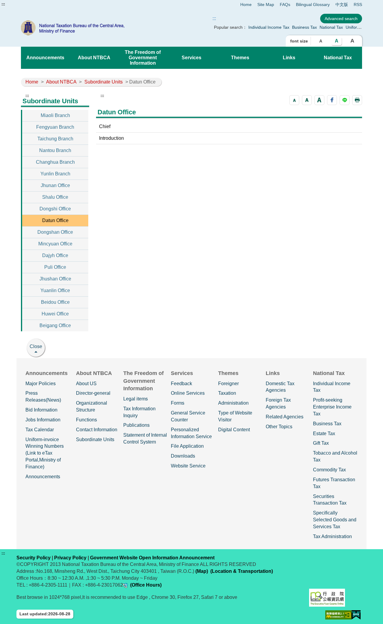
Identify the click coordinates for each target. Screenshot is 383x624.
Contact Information (96, 429)
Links (289, 57)
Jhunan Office (55, 185)
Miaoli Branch (55, 115)
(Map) (201, 571)
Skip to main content (22, 4)
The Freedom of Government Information (143, 58)
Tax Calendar (39, 429)
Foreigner (228, 383)
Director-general (93, 393)
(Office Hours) (146, 584)
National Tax (331, 27)
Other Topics (279, 426)
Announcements (45, 57)
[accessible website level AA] (338, 615)
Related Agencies (284, 416)
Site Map (265, 4)
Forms (177, 403)
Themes (240, 57)
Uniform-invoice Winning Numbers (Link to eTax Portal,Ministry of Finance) (44, 453)
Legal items (135, 398)
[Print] (357, 100)
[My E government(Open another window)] (356, 615)
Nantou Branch (55, 150)
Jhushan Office (55, 278)
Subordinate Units (103, 81)
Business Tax (304, 27)
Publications (136, 425)
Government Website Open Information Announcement (152, 557)
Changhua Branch (55, 162)
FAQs (285, 4)
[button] (294, 100)
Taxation (227, 393)
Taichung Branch (55, 138)
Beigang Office (55, 325)
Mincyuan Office (55, 243)
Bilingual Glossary (313, 4)
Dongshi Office (55, 208)
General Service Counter (188, 416)
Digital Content (234, 429)
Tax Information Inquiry (139, 412)
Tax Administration (332, 536)
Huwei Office (55, 313)
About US (86, 383)
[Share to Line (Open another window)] (344, 100)
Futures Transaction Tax (334, 483)
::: (3, 4)
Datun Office (55, 220)
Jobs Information (42, 419)
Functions (86, 419)
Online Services (188, 393)
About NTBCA (94, 57)
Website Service (188, 465)
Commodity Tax (329, 469)
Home (246, 4)
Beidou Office (55, 302)
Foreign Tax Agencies (278, 403)
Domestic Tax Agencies (280, 387)
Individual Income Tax (268, 27)
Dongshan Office (55, 232)
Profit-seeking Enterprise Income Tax (332, 406)
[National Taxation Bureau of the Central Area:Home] (89, 27)
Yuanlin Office (55, 290)
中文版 (341, 4)
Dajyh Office (55, 255)
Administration (233, 403)
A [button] (320, 41)
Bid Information (41, 409)
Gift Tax (321, 443)
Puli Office (55, 267)
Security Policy (33, 557)
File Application (187, 446)
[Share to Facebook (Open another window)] (332, 100)
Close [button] (36, 346)
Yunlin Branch (55, 173)
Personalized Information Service (191, 433)
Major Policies (40, 383)
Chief (104, 126)
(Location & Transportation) (241, 571)
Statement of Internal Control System (145, 438)
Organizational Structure (91, 406)
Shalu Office (55, 197)
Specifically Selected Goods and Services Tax (334, 519)
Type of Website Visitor (235, 416)
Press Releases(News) (43, 397)
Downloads (183, 455)
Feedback (181, 383)
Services (191, 57)
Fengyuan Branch (55, 127)
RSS (358, 4)
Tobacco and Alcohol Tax (335, 456)
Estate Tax (324, 433)
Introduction (111, 138)
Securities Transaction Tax (329, 500)
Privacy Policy (70, 557)
